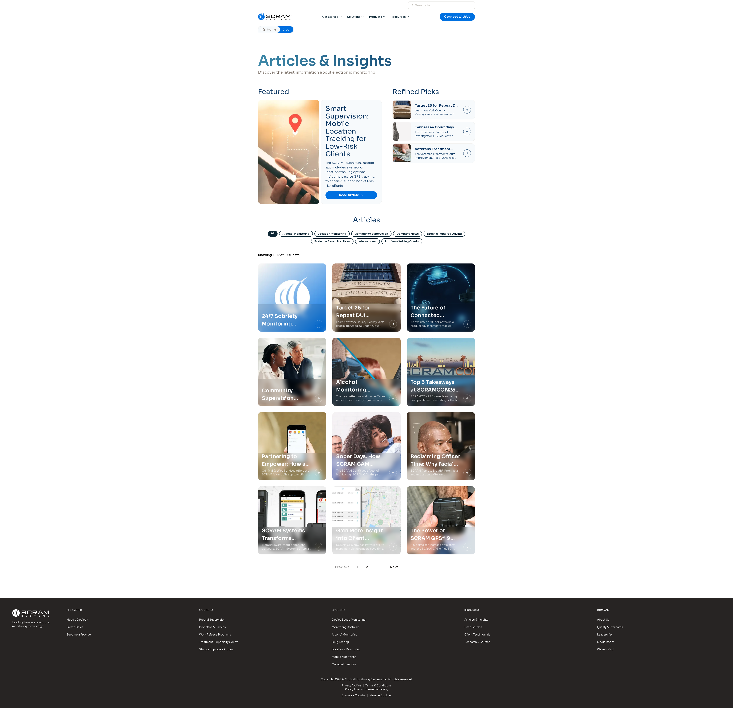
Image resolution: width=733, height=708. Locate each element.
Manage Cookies (380, 695)
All (272, 233)
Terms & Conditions (378, 685)
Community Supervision (371, 233)
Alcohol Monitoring (296, 233)
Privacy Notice (351, 685)
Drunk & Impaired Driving (444, 233)
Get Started (330, 17)
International (367, 241)
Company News (407, 233)
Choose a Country (353, 695)
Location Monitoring (332, 233)
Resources (398, 17)
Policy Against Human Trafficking (366, 689)
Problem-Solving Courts (402, 241)
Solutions (353, 17)
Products (375, 17)
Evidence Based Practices (332, 241)
